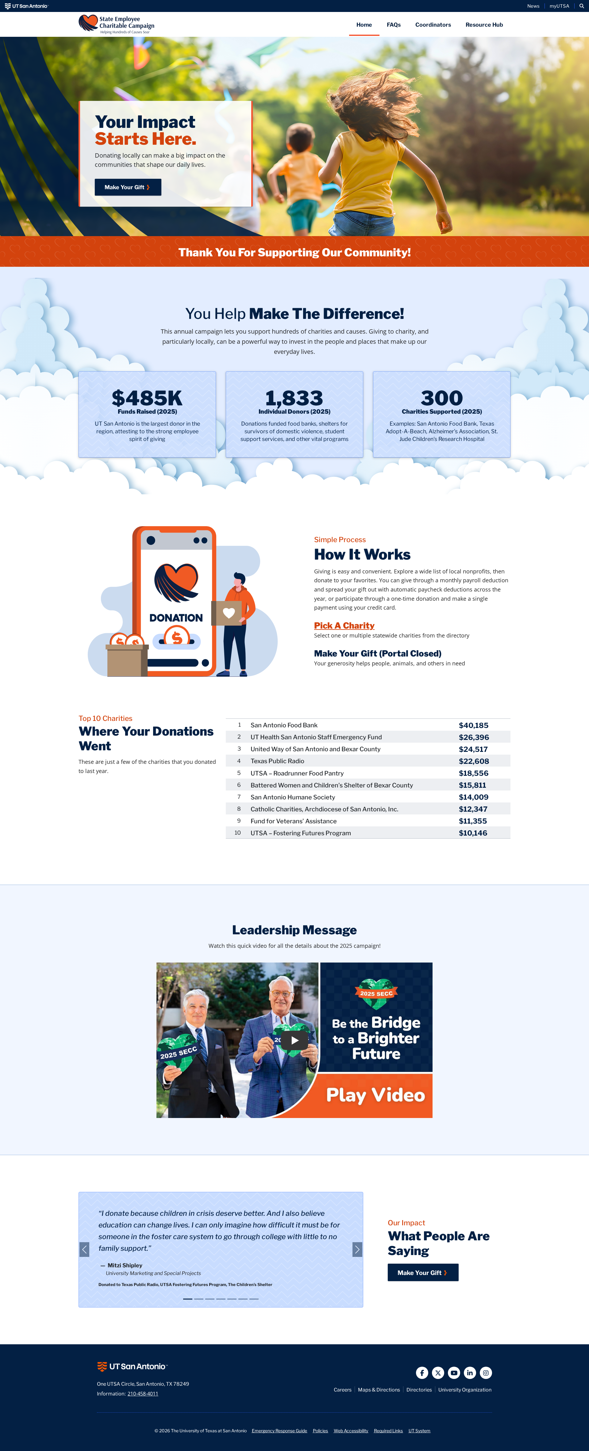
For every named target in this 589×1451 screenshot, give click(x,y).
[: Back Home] (116, 24)
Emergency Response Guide (279, 1430)
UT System (419, 1430)
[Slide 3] (209, 1299)
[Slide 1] (187, 1299)
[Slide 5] (232, 1299)
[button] (581, 6)
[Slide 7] (254, 1299)
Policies (320, 1430)
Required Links (388, 1430)
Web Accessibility (351, 1430)
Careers (343, 1389)
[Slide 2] (198, 1299)
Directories (419, 1389)
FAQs (394, 24)
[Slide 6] (243, 1299)
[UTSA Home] (27, 6)
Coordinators (433, 24)
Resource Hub (484, 24)
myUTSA (559, 5)
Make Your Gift (124, 187)
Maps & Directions (379, 1389)
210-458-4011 (143, 1393)
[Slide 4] (220, 1299)
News (533, 5)
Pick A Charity (344, 624)
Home (364, 24)
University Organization (464, 1389)
